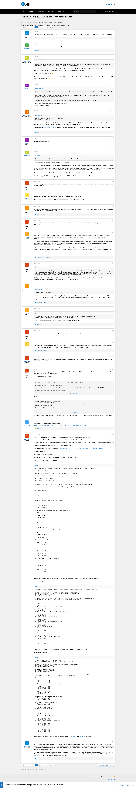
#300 (113, 741)
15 (36, 27)
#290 (113, 232)
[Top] (112, 776)
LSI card (89, 754)
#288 (113, 206)
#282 (113, 44)
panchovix (27, 186)
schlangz (26, 48)
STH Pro (26, 776)
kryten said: (37, 115)
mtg (27, 347)
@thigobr (40, 333)
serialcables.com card (48, 127)
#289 (113, 220)
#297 (113, 369)
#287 (113, 193)
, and (43, 257)
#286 (113, 151)
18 (44, 27)
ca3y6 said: (37, 61)
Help (106, 776)
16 (39, 27)
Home (109, 776)
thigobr (27, 237)
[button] (34, 11)
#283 (113, 56)
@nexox (36, 333)
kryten (26, 88)
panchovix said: (38, 289)
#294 (113, 330)
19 (47, 27)
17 (41, 27)
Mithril (27, 198)
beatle (27, 36)
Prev (24, 27)
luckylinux (27, 61)
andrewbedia (24, 18)
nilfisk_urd (27, 425)
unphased (27, 746)
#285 (113, 138)
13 (31, 27)
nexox (26, 289)
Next (51, 27)
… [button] (29, 27)
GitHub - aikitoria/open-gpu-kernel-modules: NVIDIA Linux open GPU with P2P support (80, 448)
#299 (113, 434)
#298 (113, 421)
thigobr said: (38, 267)
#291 (113, 263)
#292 (113, 285)
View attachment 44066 (40, 97)
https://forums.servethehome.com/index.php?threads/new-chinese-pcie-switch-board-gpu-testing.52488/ (61, 425)
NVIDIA (82, 649)
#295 (113, 342)
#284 (113, 110)
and (41, 214)
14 (34, 27)
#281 (113, 31)
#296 (113, 356)
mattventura (26, 115)
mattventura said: (39, 88)
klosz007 (26, 211)
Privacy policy (102, 776)
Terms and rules (94, 776)
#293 (113, 308)
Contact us (87, 776)
